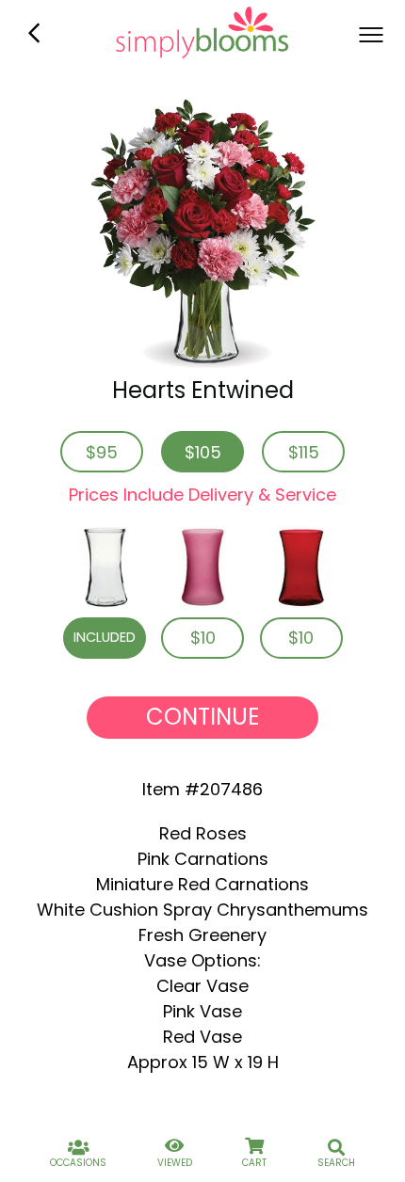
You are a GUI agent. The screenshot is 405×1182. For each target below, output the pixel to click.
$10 (203, 637)
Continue (202, 716)
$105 (203, 452)
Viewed (174, 1163)
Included (104, 637)
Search (336, 1163)
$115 (303, 452)
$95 (102, 452)
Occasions (78, 1163)
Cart (254, 1163)
